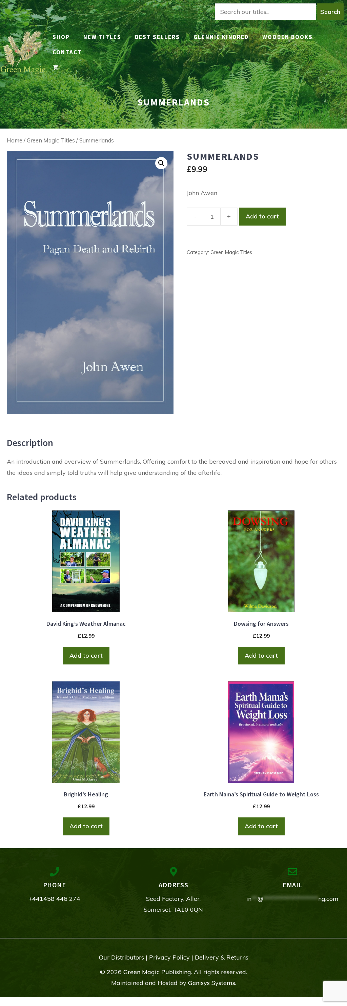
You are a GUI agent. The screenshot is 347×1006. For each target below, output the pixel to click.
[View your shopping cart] (55, 67)
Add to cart (262, 216)
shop (61, 37)
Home (14, 140)
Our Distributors (121, 957)
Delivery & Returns (221, 957)
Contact (67, 52)
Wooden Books (287, 37)
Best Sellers (157, 37)
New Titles (102, 37)
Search (330, 12)
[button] (161, 163)
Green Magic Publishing (157, 972)
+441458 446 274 (54, 899)
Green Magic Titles (51, 140)
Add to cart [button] (86, 655)
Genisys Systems (211, 983)
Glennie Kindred (221, 37)
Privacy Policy (169, 957)
